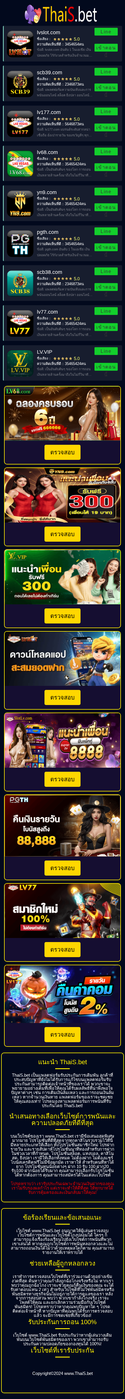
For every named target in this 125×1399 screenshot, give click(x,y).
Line (106, 32)
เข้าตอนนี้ (106, 48)
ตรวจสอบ (62, 452)
